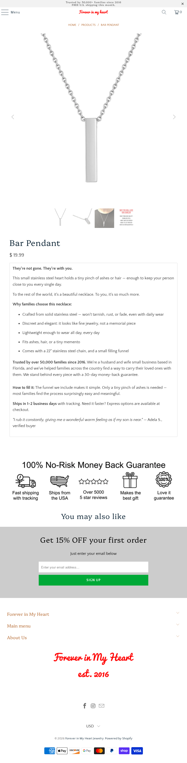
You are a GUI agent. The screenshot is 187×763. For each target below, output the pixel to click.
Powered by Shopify (118, 738)
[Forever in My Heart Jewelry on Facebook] (84, 706)
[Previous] (13, 117)
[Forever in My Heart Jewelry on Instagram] (93, 706)
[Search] (164, 12)
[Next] (174, 117)
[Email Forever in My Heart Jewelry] (101, 706)
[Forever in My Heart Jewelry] (93, 12)
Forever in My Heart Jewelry (84, 738)
